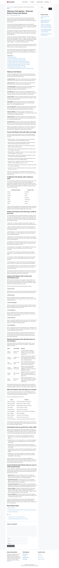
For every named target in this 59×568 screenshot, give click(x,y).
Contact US (40, 555)
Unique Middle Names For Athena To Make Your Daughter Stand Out (46, 21)
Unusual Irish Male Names (13, 511)
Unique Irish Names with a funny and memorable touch (19, 62)
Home (8, 6)
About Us (40, 554)
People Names (25, 554)
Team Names (25, 559)
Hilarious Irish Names (12, 57)
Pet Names (24, 555)
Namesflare (12, 2)
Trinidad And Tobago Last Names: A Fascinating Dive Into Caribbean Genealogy (46, 26)
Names (11, 6)
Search (42, 6)
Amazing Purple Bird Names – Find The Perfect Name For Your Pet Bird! (46, 30)
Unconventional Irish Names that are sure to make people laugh (20, 68)
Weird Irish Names (11, 507)
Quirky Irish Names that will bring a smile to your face (18, 61)
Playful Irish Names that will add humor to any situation (19, 64)
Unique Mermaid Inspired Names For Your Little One (18, 518)
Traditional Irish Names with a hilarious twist (17, 60)
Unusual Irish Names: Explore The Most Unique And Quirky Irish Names (22, 509)
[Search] (50, 9)
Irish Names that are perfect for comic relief (17, 67)
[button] (51, 2)
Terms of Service (41, 559)
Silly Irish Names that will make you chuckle (16, 65)
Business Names (26, 557)
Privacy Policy (41, 557)
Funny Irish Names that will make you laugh (16, 58)
